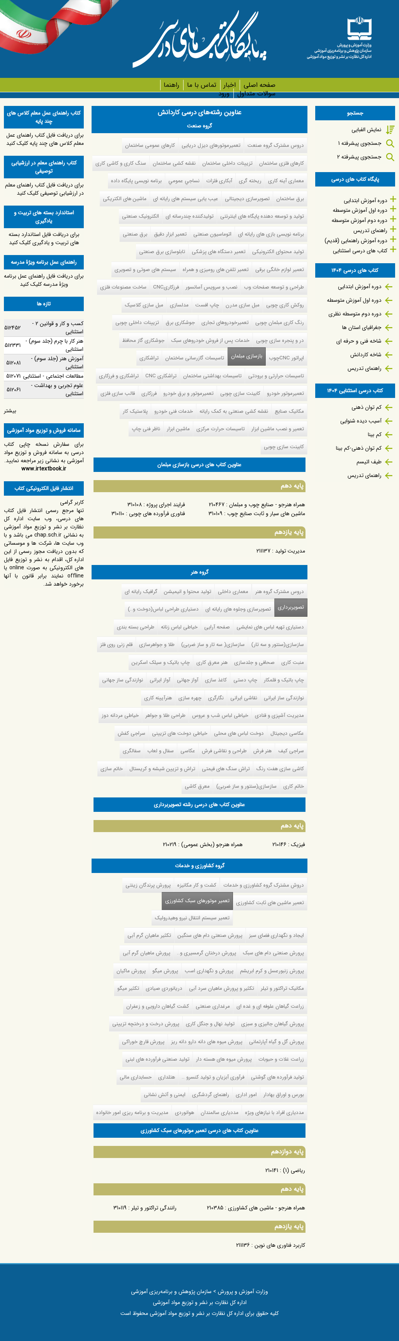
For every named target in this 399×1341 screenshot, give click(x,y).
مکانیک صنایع (289, 411)
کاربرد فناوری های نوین (279, 1245)
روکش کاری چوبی (285, 305)
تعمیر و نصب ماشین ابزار (277, 429)
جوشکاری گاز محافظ (143, 340)
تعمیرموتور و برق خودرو (188, 393)
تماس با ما (201, 85)
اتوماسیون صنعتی (212, 234)
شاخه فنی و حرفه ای (358, 341)
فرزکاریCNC (166, 287)
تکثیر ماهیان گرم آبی (149, 935)
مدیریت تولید (290, 551)
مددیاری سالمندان (219, 1113)
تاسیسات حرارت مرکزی (220, 429)
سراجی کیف (291, 751)
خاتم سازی (112, 769)
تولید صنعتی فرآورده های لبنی (157, 1059)
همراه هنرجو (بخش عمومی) (212, 844)
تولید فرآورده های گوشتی (277, 1077)
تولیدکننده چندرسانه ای (190, 216)
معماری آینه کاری (286, 181)
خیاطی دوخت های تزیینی (179, 733)
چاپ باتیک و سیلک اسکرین (161, 662)
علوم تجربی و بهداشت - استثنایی (57, 389)
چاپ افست (207, 305)
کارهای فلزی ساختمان (281, 163)
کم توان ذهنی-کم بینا (358, 448)
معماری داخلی (233, 592)
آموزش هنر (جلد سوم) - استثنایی (57, 362)
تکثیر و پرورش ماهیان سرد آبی (221, 988)
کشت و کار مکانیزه (196, 885)
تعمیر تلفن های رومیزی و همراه (216, 270)
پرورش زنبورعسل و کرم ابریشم (272, 971)
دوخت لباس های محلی (239, 733)
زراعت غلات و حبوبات (281, 1059)
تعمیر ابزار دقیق (170, 234)
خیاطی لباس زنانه (179, 627)
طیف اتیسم (369, 462)
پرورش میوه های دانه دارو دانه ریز (206, 1042)
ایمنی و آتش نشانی (164, 1095)
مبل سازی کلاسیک (144, 305)
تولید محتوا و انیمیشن (187, 592)
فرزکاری (149, 393)
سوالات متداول (256, 93)
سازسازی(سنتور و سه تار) (277, 645)
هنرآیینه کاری (158, 698)
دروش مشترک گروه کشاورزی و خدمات (263, 885)
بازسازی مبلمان (246, 356)
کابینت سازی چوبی (240, 393)
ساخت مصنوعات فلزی (123, 287)
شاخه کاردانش (365, 354)
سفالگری (132, 751)
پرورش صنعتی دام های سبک (273, 953)
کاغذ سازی (216, 680)
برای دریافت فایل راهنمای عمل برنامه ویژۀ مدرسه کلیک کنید (44, 280)
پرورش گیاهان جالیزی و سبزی (272, 1024)
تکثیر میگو (128, 988)
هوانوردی (184, 1113)
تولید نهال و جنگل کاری (210, 1024)
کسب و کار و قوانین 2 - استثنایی (57, 327)
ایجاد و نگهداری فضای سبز (276, 935)
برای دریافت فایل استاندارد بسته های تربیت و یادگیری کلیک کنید (44, 238)
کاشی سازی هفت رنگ (280, 769)
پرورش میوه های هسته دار (224, 1059)
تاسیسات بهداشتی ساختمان (212, 376)
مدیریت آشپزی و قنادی (279, 715)
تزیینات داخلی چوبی (137, 323)
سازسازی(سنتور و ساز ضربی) (246, 786)
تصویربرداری (291, 607)
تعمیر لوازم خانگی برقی (279, 270)
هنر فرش (262, 751)
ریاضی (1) (294, 1170)
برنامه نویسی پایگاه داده (136, 181)
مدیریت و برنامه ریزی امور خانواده (132, 1113)
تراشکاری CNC (161, 376)
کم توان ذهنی (366, 407)
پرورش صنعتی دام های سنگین (210, 935)
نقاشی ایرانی (243, 698)
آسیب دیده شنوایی (360, 421)
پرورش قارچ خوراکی (143, 1042)
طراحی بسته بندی (135, 627)
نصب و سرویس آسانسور (211, 287)
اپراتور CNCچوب (286, 358)
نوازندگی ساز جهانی (122, 680)
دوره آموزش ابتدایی (365, 200)
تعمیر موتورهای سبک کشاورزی (196, 901)
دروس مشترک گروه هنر (279, 592)
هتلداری (166, 1077)
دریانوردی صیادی (164, 988)
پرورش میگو (165, 971)
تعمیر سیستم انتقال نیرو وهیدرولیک (192, 918)
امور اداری (246, 1095)
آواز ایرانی (160, 680)
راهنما (171, 85)
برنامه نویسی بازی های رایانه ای (271, 234)
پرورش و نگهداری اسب (209, 971)
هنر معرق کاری (212, 662)
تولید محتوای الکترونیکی (278, 252)
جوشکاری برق (180, 323)
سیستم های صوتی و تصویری (145, 270)
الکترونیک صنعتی (140, 216)
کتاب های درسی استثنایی (360, 250)
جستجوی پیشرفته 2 (359, 157)
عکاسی (187, 751)
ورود (224, 93)
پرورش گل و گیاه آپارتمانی (276, 1042)
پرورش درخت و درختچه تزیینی (145, 1024)
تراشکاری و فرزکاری (119, 376)
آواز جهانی (187, 680)
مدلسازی (179, 305)
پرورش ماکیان (131, 971)
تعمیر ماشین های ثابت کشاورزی (270, 903)
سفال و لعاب (160, 751)
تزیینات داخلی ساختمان (227, 163)
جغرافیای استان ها (361, 327)
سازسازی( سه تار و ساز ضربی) (213, 645)
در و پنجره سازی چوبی (280, 340)
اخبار (230, 85)
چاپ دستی (245, 680)
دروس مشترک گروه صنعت (275, 145)
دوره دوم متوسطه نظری (354, 314)
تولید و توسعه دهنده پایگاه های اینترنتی (262, 216)
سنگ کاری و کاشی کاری (120, 163)
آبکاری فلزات (219, 181)
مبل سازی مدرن (243, 305)
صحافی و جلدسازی (254, 662)
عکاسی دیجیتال (287, 733)
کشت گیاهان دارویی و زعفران (157, 1006)
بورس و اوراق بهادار (283, 1095)
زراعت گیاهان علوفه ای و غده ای (270, 1006)
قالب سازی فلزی (118, 393)
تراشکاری (149, 358)
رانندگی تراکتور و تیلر (154, 1208)
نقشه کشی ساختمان (174, 163)
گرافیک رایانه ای (141, 592)
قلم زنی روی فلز (116, 645)
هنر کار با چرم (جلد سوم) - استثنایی (54, 345)
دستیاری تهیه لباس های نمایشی (270, 627)
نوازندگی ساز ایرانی (284, 698)
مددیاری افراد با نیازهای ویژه (274, 1113)
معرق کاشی (197, 786)
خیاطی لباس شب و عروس (220, 715)
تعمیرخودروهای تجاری (225, 323)
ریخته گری (250, 181)
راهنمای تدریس (370, 230)
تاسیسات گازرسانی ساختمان (194, 358)
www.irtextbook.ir (43, 469)
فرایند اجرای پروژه (166, 504)
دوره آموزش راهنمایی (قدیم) (356, 240)
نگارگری (216, 698)
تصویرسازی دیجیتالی (247, 199)
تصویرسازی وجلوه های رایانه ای (238, 609)
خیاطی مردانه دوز (120, 715)
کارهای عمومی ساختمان (150, 145)
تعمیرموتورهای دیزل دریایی (211, 145)
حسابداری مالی (136, 1077)
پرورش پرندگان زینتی (148, 885)
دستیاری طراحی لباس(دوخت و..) (163, 609)
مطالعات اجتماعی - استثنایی (53, 376)
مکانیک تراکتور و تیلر (282, 988)
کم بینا (374, 434)
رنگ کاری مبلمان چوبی (279, 323)
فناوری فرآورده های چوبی (157, 513)
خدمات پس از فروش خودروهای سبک (210, 340)
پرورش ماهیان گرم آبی (146, 953)
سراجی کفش (131, 733)
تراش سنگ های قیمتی (226, 769)
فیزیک (298, 844)
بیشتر (10, 411)
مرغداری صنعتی (213, 1006)
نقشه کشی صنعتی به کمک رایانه (234, 411)
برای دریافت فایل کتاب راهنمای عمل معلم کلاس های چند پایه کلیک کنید (45, 139)
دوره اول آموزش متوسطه (360, 210)
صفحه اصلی (259, 85)
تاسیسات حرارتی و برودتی (276, 376)
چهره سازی (189, 698)
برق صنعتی (135, 234)
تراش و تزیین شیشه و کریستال (162, 769)
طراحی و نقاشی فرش (224, 751)
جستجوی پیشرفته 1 (359, 143)
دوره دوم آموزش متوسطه (359, 220)
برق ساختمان (290, 199)
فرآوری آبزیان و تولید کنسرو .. (213, 1077)
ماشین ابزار (178, 429)
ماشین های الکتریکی (125, 199)
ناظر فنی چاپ (146, 429)
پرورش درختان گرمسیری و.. (206, 953)
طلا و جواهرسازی (157, 645)
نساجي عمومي (184, 181)
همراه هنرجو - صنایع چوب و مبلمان (267, 504)
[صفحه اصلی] (339, 35)
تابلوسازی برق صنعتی (162, 252)
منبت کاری (292, 662)
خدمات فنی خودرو (173, 411)
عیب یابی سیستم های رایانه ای (185, 199)
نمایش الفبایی (366, 129)
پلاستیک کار (135, 411)
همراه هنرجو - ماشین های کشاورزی (266, 1208)
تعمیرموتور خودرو (285, 393)
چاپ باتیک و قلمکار (284, 680)
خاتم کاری (293, 786)
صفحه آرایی (217, 627)
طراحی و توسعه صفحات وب (274, 287)
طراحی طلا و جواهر (165, 715)
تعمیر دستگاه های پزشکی (218, 252)
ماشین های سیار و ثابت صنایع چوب (266, 513)
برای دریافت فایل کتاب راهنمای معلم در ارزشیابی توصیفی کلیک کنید (44, 189)
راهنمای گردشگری (210, 1095)
